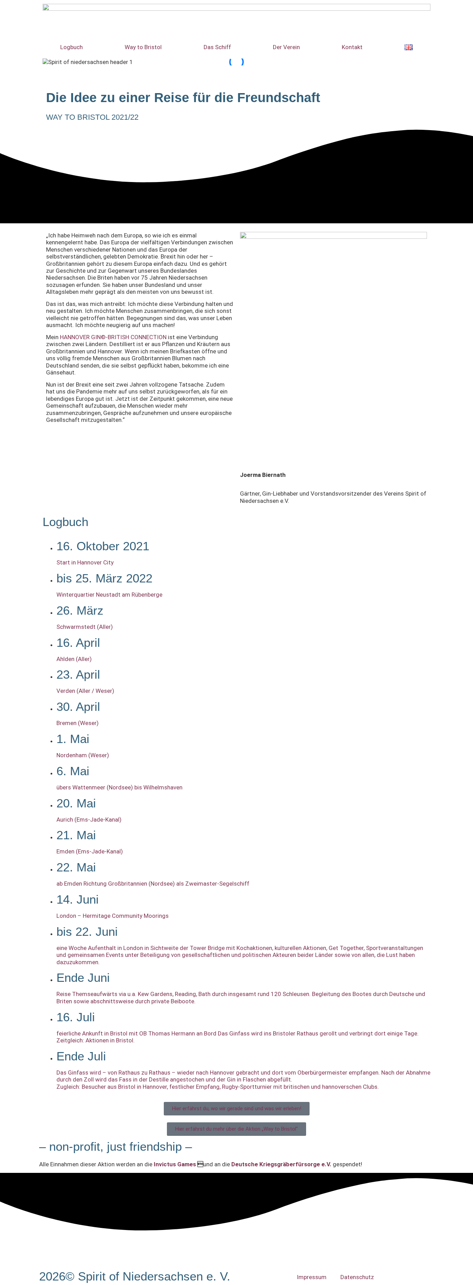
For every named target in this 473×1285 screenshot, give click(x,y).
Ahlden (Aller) (74, 658)
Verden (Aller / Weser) (85, 690)
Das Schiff (217, 47)
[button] (236, 69)
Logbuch (71, 47)
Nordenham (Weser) (82, 755)
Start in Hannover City (85, 562)
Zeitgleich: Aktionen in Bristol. (95, 1040)
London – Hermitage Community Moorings (112, 915)
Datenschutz (357, 1277)
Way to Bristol (143, 47)
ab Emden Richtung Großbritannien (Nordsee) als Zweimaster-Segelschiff (152, 883)
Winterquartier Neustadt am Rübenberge (109, 594)
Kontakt (352, 47)
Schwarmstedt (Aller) (84, 626)
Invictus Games (175, 1164)
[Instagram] (47, 8)
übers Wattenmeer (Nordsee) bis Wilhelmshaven (119, 787)
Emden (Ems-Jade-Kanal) (89, 851)
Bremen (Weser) (77, 723)
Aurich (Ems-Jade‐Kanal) (89, 819)
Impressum (312, 1277)
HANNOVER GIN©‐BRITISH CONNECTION (113, 337)
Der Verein (286, 47)
